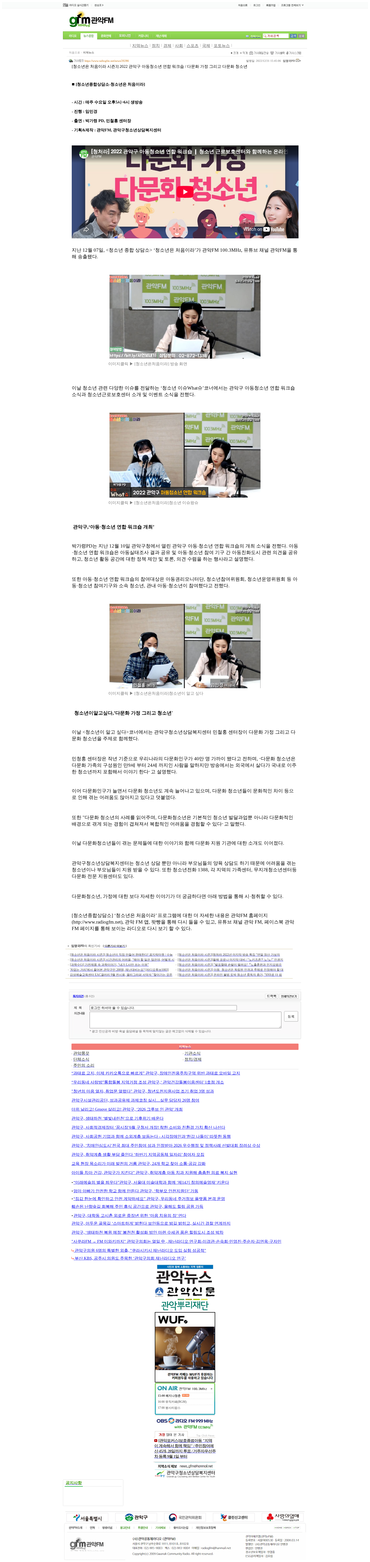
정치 (156, 45)
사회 (179, 45)
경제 (167, 45)
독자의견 (78, 996)
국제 (206, 45)
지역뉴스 (140, 45)
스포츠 (193, 45)
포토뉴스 (222, 45)
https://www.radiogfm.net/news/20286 (107, 61)
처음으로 (74, 52)
